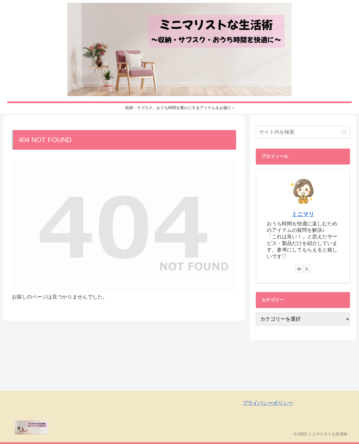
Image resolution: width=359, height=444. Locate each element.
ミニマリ (303, 214)
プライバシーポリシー (268, 403)
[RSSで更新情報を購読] (306, 268)
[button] (344, 132)
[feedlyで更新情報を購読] (299, 268)
